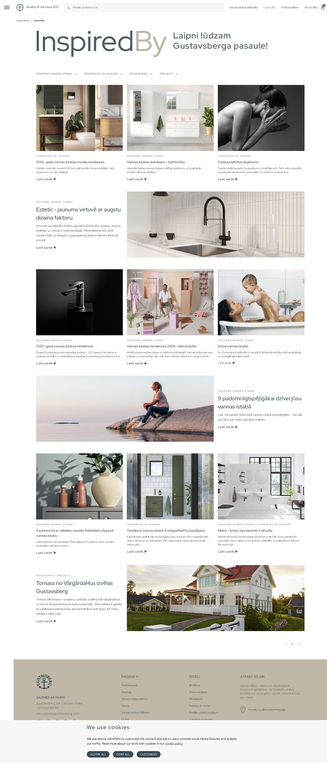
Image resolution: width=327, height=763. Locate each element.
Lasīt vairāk (44, 179)
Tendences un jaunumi (101, 74)
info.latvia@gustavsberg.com (58, 713)
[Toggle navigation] (7, 7)
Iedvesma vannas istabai (54, 74)
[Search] (68, 7)
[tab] (79, 137)
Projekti (166, 74)
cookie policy (174, 743)
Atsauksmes (139, 74)
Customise (148, 754)
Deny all (123, 754)
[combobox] (149, 7)
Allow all (98, 754)
